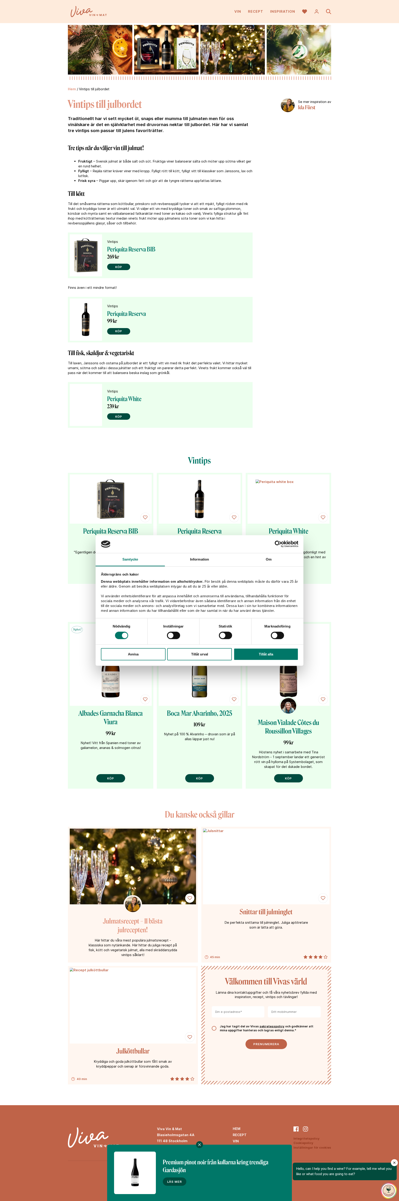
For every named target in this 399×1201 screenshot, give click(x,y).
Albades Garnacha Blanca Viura (111, 717)
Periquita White (124, 399)
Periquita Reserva (126, 313)
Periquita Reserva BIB (131, 249)
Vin (237, 11)
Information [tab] (199, 559)
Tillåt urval (199, 654)
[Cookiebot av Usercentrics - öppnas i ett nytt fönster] (278, 544)
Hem (72, 89)
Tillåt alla (266, 654)
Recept (255, 11)
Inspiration (282, 11)
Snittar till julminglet (266, 912)
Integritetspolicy (306, 1138)
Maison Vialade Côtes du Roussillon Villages (288, 727)
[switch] (173, 635)
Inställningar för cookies (312, 1147)
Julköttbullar (132, 1051)
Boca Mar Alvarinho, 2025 (199, 713)
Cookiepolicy (303, 1143)
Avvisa (133, 654)
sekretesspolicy (272, 1026)
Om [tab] (269, 559)
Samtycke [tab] (130, 559)
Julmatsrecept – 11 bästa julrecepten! (133, 925)
